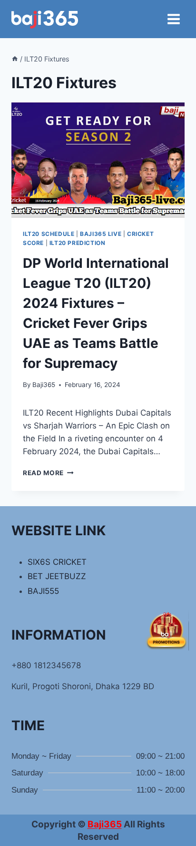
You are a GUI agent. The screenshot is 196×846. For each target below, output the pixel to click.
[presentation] (98, 160)
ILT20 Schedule (48, 233)
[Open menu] (173, 19)
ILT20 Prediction (77, 242)
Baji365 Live (100, 233)
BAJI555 (43, 591)
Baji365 (43, 384)
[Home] (14, 59)
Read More (48, 473)
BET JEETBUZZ (57, 576)
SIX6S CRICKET (57, 562)
